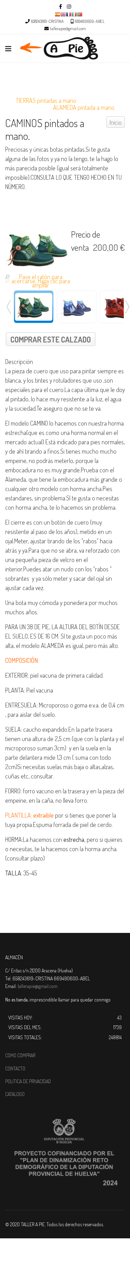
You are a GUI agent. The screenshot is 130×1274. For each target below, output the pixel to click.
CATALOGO (15, 1094)
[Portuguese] (80, 14)
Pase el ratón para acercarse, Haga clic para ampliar (40, 281)
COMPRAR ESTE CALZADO (50, 339)
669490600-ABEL (90, 21)
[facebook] (60, 6)
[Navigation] (8, 48)
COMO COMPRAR (20, 1055)
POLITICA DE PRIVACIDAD (28, 1081)
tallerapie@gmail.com (68, 28)
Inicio (116, 122)
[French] (68, 14)
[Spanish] (57, 14)
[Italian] (74, 14)
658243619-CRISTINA (47, 21)
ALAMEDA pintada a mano (83, 107)
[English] (63, 14)
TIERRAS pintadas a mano (46, 100)
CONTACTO (15, 1068)
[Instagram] (69, 6)
